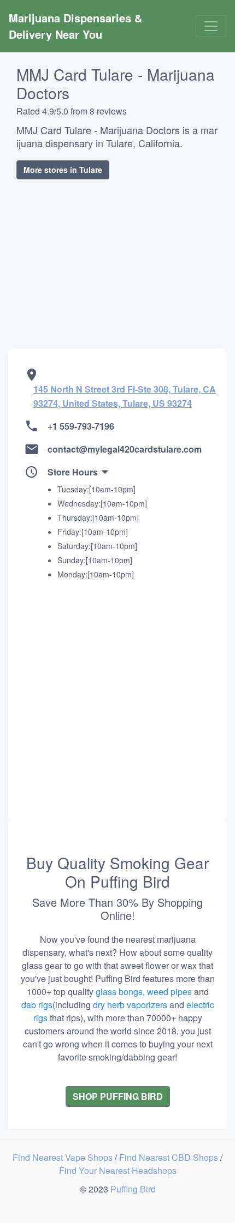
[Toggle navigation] (211, 26)
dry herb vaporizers (130, 1004)
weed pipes (169, 991)
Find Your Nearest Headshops (118, 1170)
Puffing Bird (133, 1189)
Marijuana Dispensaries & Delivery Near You (77, 26)
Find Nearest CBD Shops (169, 1157)
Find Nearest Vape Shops (64, 1157)
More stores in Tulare (63, 169)
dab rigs (36, 1004)
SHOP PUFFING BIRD (118, 1096)
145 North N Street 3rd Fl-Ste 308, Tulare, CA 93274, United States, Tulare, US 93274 (124, 396)
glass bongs (119, 991)
